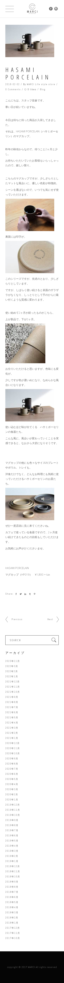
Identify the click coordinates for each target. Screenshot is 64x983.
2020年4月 (11, 784)
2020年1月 (11, 799)
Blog (43, 89)
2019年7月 (11, 830)
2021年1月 (11, 738)
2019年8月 (11, 825)
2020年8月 (11, 763)
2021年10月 (12, 691)
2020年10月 (12, 753)
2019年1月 (11, 861)
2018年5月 (11, 902)
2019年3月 (11, 850)
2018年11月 (12, 871)
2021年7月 (11, 707)
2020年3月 (11, 789)
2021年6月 (11, 712)
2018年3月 (11, 912)
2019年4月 (11, 845)
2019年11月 (12, 809)
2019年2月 (11, 856)
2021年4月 (11, 722)
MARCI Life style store (41, 84)
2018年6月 (11, 897)
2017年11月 (12, 933)
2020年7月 (11, 768)
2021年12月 (12, 681)
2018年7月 (11, 891)
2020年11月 (12, 748)
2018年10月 (12, 876)
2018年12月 (12, 866)
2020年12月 (12, 743)
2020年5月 (11, 779)
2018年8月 (11, 886)
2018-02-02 (12, 84)
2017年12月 (12, 927)
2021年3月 (11, 727)
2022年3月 (11, 666)
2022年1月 (11, 676)
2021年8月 (11, 702)
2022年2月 (11, 671)
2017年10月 (12, 938)
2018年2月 (11, 917)
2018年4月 (11, 907)
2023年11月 (12, 661)
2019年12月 (12, 804)
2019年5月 (11, 840)
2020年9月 (11, 758)
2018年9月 (11, 881)
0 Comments (13, 89)
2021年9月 (11, 697)
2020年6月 (11, 773)
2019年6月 (11, 835)
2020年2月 (11, 794)
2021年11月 (12, 686)
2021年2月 (11, 732)
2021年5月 (11, 717)
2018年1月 (11, 922)
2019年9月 (11, 820)
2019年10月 (12, 815)
